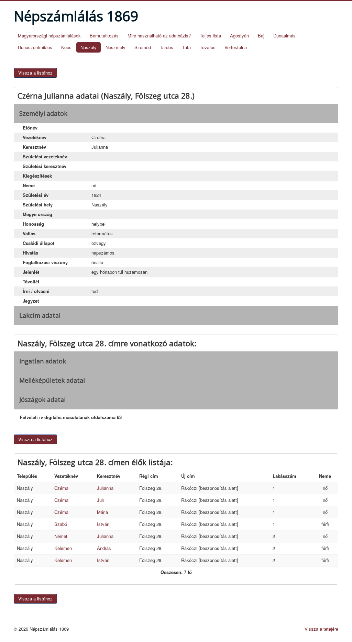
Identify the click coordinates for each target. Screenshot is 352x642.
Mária (102, 512)
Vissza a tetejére (321, 629)
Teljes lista (210, 35)
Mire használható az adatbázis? (159, 35)
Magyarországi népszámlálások (49, 35)
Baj (261, 35)
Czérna (61, 488)
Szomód (142, 47)
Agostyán (239, 35)
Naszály (88, 47)
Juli (100, 500)
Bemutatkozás (104, 35)
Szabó (60, 524)
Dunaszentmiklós (35, 47)
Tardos (166, 47)
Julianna (105, 488)
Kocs (66, 47)
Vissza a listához (35, 72)
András (104, 548)
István (103, 524)
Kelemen (63, 548)
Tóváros (208, 47)
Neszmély (115, 47)
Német (60, 536)
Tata (186, 47)
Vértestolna (235, 47)
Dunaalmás (284, 35)
